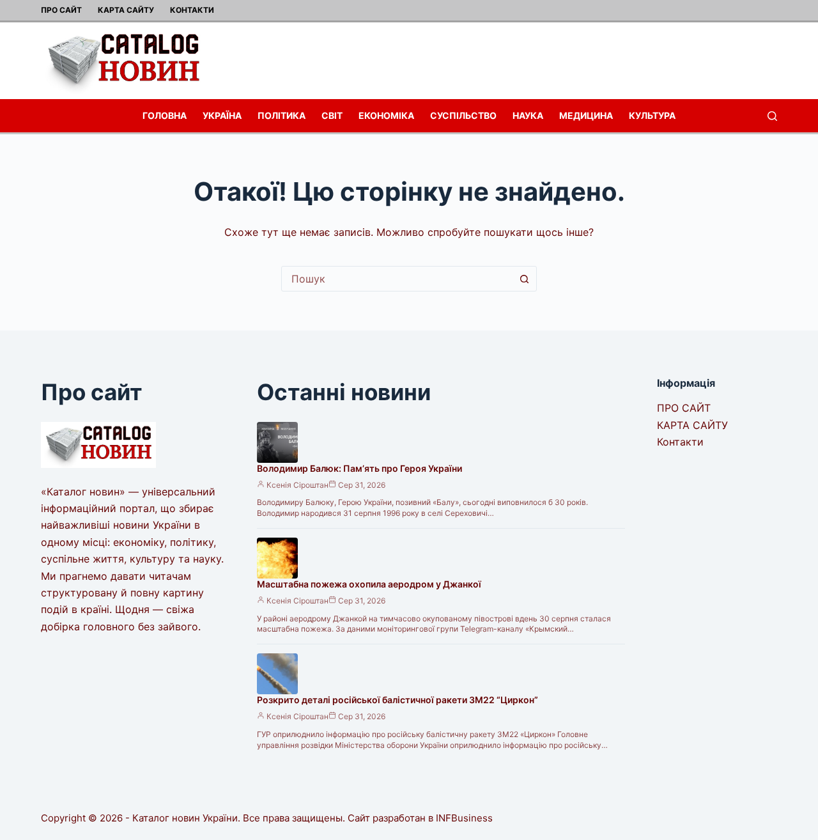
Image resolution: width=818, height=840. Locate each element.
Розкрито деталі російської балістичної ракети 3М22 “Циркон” (397, 699)
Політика (281, 115)
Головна (165, 115)
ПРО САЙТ (61, 10)
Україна (222, 115)
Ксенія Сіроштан (297, 485)
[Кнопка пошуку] (524, 279)
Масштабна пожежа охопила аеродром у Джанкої (369, 584)
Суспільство (463, 115)
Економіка (386, 115)
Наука (528, 115)
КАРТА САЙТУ (126, 10)
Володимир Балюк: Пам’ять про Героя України (359, 468)
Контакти (192, 10)
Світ (332, 115)
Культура (652, 115)
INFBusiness (464, 818)
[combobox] (397, 279)
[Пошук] (772, 116)
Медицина (586, 115)
